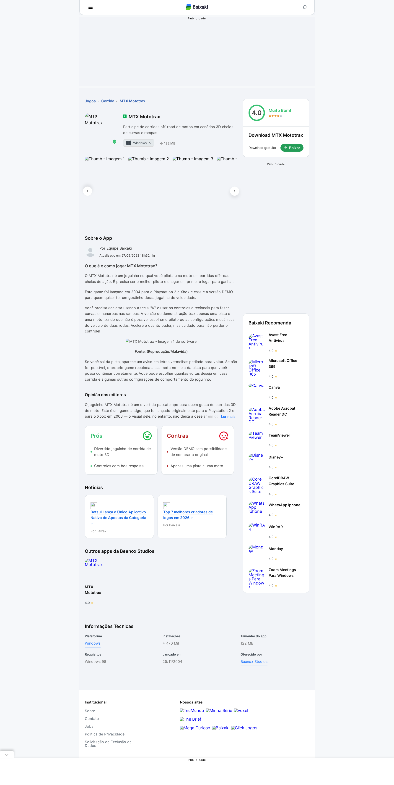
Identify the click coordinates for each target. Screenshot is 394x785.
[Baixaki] (220, 727)
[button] (105, 191)
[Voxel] (241, 710)
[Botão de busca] (304, 7)
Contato (92, 718)
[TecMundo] (192, 710)
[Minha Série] (219, 710)
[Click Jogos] (244, 727)
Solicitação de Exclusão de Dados (108, 743)
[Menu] (90, 7)
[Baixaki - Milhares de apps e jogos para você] (197, 7)
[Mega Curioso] (195, 727)
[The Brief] (190, 719)
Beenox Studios (254, 661)
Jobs (89, 726)
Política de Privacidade (104, 734)
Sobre (90, 711)
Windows (93, 643)
